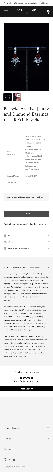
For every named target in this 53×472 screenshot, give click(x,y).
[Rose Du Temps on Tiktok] (9, 460)
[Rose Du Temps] (26, 12)
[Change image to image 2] (17, 97)
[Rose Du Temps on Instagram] (5, 460)
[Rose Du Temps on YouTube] (14, 460)
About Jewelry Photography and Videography (22, 267)
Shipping (20, 224)
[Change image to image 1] (8, 97)
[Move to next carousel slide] (49, 420)
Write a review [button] (26, 388)
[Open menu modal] (6, 12)
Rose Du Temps (21, 467)
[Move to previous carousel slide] (4, 420)
